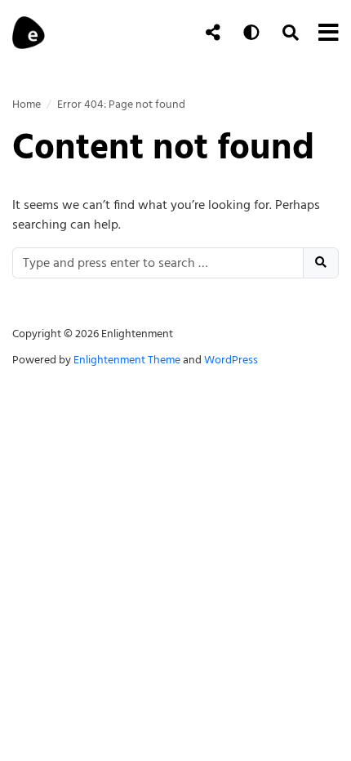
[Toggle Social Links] (213, 32)
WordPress (231, 359)
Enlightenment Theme (126, 359)
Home (26, 104)
